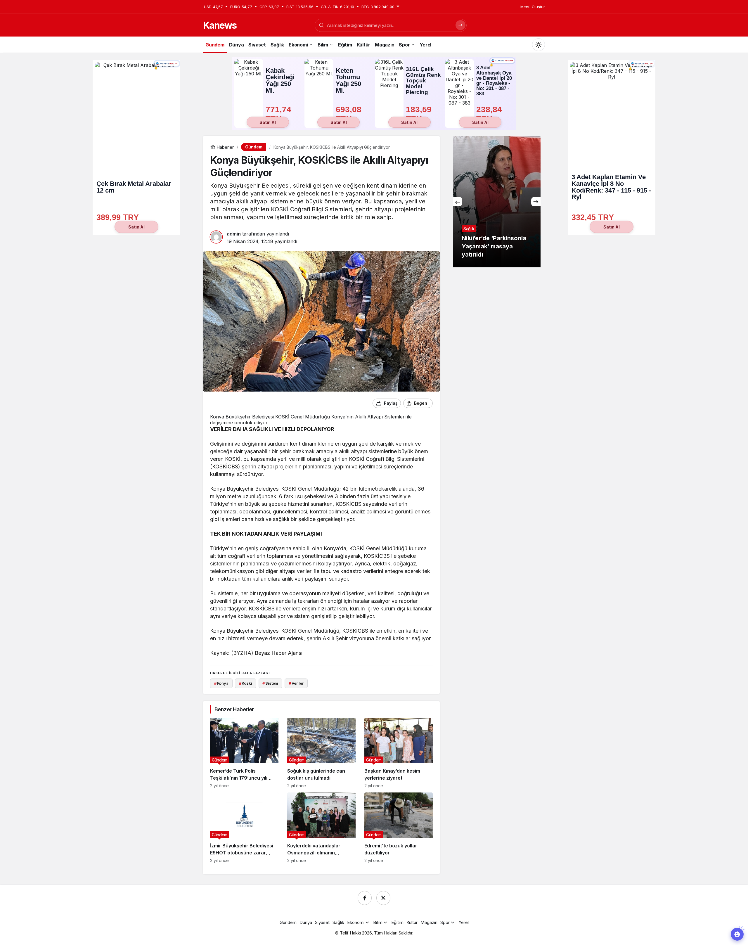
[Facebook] (365, 898)
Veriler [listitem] (296, 683)
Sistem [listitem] (270, 683)
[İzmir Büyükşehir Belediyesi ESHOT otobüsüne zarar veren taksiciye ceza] (244, 827)
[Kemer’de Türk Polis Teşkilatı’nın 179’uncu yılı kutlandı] (244, 753)
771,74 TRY (280, 114)
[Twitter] (383, 898)
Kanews (219, 25)
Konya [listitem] (221, 683)
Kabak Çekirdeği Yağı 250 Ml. (280, 80)
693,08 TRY (350, 114)
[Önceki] (457, 201)
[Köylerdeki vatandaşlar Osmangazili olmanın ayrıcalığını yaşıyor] (321, 827)
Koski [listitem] (245, 683)
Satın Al (267, 122)
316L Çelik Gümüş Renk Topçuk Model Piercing (423, 80)
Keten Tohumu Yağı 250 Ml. (348, 80)
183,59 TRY (420, 114)
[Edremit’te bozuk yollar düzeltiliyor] (398, 827)
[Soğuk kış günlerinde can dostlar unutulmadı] (321, 753)
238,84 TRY (490, 114)
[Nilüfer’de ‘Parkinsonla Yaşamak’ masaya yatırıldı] (497, 201)
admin (234, 234)
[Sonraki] (536, 201)
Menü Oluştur (532, 6)
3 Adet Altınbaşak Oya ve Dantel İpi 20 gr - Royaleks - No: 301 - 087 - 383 (494, 80)
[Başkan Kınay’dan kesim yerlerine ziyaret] (398, 753)
